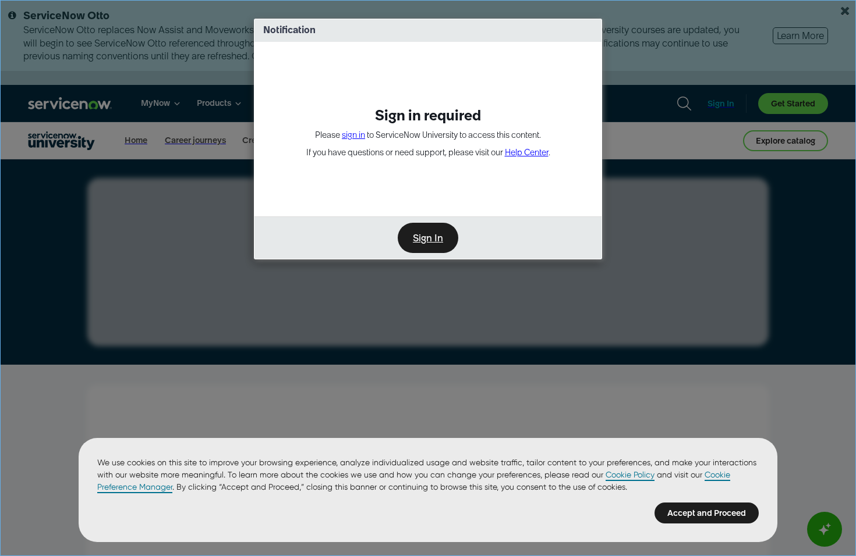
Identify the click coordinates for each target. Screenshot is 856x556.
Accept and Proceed (706, 513)
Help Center (527, 152)
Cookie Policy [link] (630, 474)
